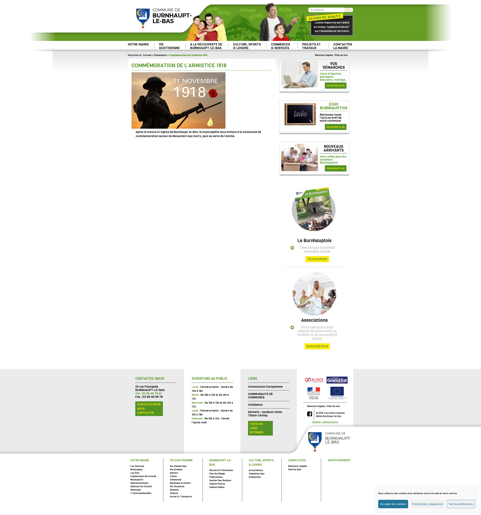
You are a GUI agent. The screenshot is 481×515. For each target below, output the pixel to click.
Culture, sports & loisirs (247, 46)
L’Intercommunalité (140, 493)
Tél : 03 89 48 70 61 (148, 393)
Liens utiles (297, 460)
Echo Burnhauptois (333, 106)
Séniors (174, 472)
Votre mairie (138, 44)
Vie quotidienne (169, 46)
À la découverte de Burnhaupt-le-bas (206, 46)
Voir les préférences (461, 504)
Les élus (134, 472)
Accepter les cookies (393, 504)
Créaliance (255, 405)
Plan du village (217, 473)
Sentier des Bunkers (220, 480)
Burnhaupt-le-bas (220, 462)
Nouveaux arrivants (334, 148)
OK (348, 9)
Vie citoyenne (177, 486)
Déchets (174, 489)
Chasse (174, 493)
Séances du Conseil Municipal (141, 488)
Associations (314, 320)
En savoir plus (336, 85)
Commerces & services (280, 46)
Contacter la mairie (342, 46)
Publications (216, 477)
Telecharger (317, 259)
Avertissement (339, 460)
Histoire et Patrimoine (221, 470)
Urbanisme (175, 479)
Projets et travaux (311, 46)
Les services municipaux (137, 468)
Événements (160, 55)
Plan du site (341, 55)
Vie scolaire (176, 469)
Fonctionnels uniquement (427, 504)
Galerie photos (217, 483)
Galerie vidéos (217, 487)
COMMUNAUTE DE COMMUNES (260, 395)
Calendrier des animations (257, 475)
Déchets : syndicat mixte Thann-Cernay (265, 413)
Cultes (173, 476)
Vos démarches (334, 65)
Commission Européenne (265, 387)
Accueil (147, 55)
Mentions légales (324, 55)
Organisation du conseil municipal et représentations (143, 480)
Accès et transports (181, 496)
